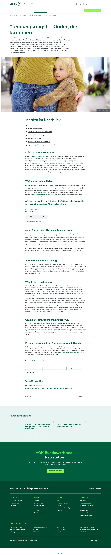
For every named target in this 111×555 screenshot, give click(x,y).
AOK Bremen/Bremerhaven (41, 527)
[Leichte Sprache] (76, 4)
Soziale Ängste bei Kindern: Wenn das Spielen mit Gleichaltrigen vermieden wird (38, 427)
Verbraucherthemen (39, 15)
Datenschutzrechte (85, 508)
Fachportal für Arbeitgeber (65, 508)
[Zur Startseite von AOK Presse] (10, 15)
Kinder (63, 368)
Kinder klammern (35, 187)
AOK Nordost (60, 527)
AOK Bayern (13, 532)
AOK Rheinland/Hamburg (87, 527)
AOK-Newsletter (38, 503)
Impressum (83, 500)
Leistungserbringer (62, 503)
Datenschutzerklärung (86, 505)
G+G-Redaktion (15, 505)
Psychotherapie (74, 368)
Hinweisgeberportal (86, 515)
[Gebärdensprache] (80, 4)
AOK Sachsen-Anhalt (86, 532)
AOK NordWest (61, 529)
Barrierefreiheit (84, 510)
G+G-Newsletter (38, 512)
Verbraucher (31, 372)
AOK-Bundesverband (16, 527)
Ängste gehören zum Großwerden (35, 156)
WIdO (58, 500)
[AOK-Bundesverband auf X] (92, 540)
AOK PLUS (60, 532)
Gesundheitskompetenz (34, 368)
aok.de (59, 505)
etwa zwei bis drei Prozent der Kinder (47, 194)
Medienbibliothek (39, 505)
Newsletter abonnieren (93, 10)
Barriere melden (84, 512)
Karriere (59, 510)
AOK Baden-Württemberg (17, 529)
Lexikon (36, 508)
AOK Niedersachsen (39, 532)
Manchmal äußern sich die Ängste (35, 185)
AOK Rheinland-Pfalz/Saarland (89, 529)
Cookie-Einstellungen (86, 503)
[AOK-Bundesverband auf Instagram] (96, 540)
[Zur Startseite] (15, 4)
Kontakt (36, 500)
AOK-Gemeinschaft (16, 500)
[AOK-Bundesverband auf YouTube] (100, 540)
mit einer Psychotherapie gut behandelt (68, 352)
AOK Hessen (36, 529)
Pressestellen (15, 503)
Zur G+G (36, 510)
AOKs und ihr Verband (20, 15)
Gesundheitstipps (51, 368)
